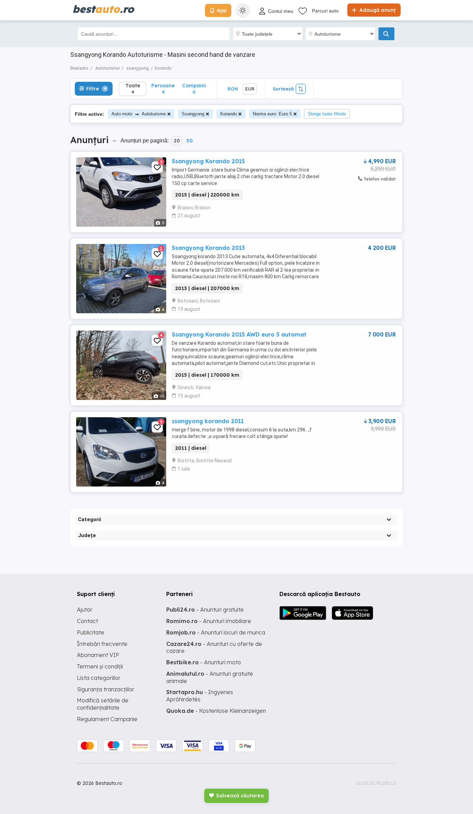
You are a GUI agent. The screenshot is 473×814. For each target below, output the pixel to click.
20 (177, 141)
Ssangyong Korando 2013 (208, 247)
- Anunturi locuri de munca (215, 632)
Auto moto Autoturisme (138, 113)
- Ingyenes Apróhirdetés (199, 696)
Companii (194, 88)
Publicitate (90, 632)
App (221, 10)
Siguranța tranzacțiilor (105, 689)
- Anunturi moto (203, 662)
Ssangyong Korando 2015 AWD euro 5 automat (239, 334)
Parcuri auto (325, 11)
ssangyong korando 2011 (208, 421)
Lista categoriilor (99, 677)
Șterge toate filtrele (327, 113)
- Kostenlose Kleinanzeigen (216, 710)
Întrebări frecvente (102, 643)
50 (189, 141)
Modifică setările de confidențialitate (102, 704)
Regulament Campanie (107, 719)
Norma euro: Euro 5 (272, 113)
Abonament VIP (98, 654)
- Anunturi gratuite (205, 609)
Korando (228, 113)
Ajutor (84, 609)
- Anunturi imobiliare (208, 621)
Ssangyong (193, 113)
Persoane (163, 88)
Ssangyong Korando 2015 (208, 161)
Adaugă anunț (376, 10)
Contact (87, 621)
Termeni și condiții (100, 666)
